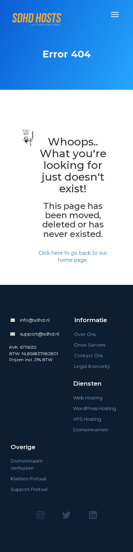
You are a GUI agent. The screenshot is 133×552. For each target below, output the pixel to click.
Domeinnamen (90, 429)
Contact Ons (88, 355)
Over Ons (85, 334)
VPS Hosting (87, 419)
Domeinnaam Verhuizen (27, 464)
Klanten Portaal (28, 478)
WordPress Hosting (94, 408)
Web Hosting (87, 398)
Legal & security (92, 366)
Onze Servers (89, 345)
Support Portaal (29, 489)
